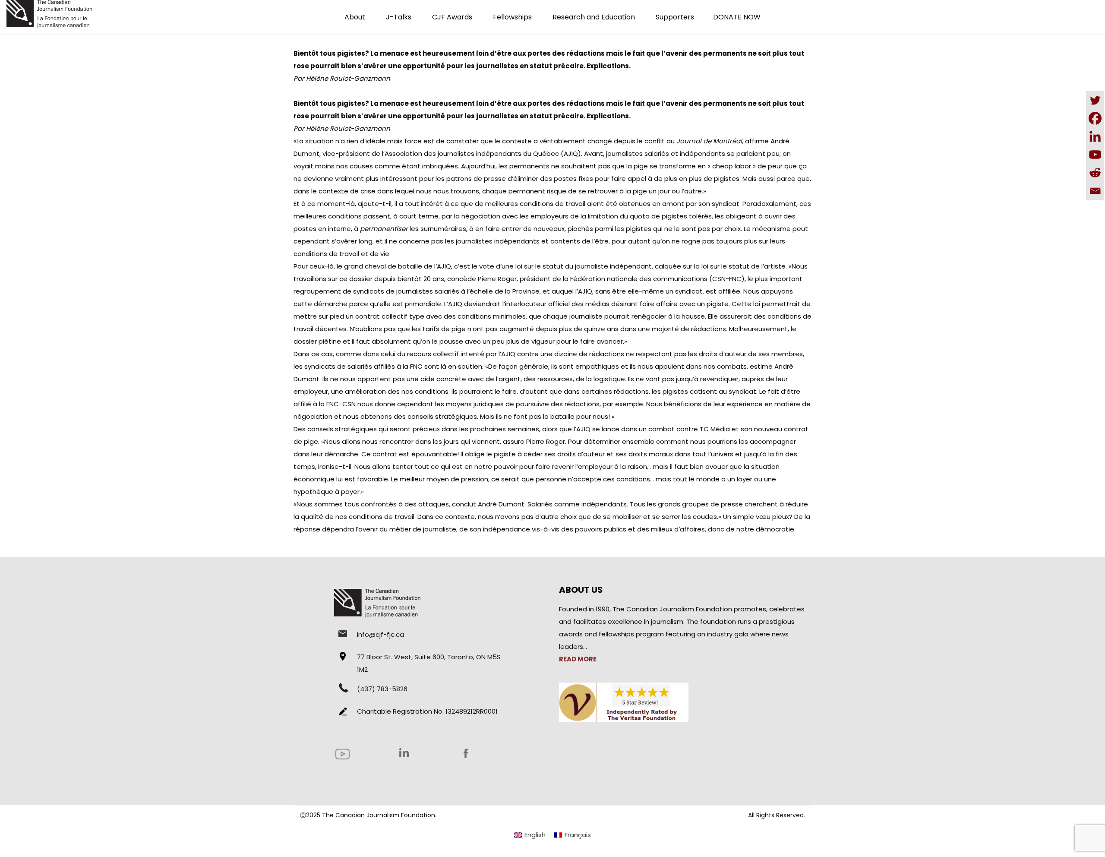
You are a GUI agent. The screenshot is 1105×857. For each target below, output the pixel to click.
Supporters (675, 17)
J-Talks (398, 17)
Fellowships (512, 17)
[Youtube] (1095, 154)
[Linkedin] (1095, 136)
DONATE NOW (737, 17)
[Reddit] (1095, 173)
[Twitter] (1095, 100)
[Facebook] (1095, 118)
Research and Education (593, 17)
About (354, 17)
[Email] (1095, 191)
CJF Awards (452, 17)
